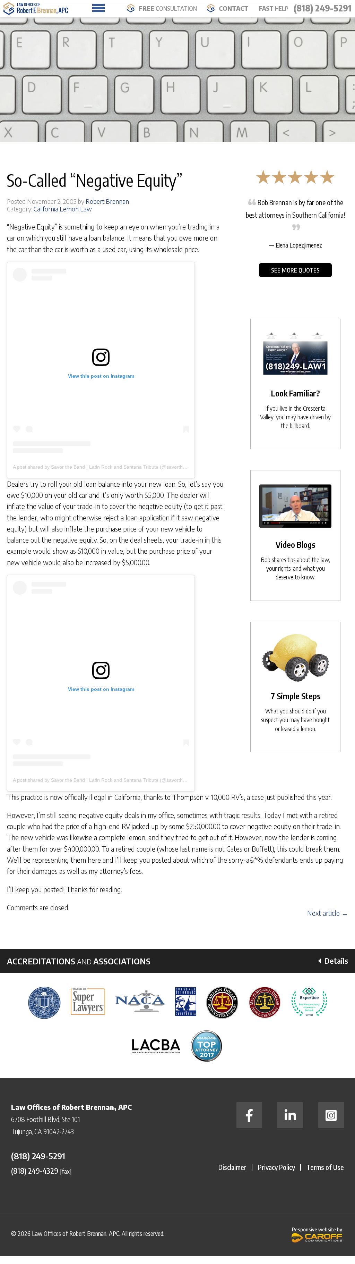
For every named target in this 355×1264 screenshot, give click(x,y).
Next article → (327, 913)
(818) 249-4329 (34, 1170)
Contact (234, 8)
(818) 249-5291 (323, 8)
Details (336, 960)
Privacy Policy (276, 1167)
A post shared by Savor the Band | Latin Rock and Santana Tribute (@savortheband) (105, 467)
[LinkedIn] (290, 1115)
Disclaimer (232, 1167)
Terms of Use (325, 1167)
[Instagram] (331, 1115)
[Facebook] (249, 1115)
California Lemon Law (63, 209)
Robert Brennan (107, 201)
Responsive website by (317, 1229)
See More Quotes (295, 270)
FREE (168, 8)
